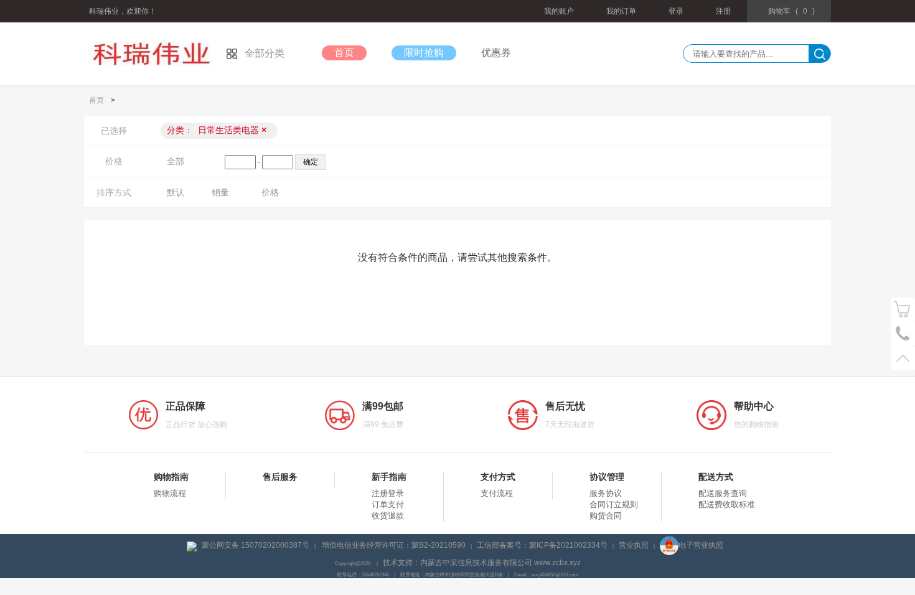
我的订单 (621, 11)
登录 (676, 11)
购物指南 (171, 477)
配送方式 (715, 477)
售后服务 (280, 477)
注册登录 (388, 493)
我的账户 (559, 11)
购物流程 (170, 493)
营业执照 (634, 545)
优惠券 (496, 52)
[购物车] (903, 310)
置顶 (903, 358)
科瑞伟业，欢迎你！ (122, 11)
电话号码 (903, 334)
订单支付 (388, 504)
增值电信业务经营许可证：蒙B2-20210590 (394, 545)
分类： (216, 130)
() (791, 11)
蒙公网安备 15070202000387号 (255, 545)
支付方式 (498, 477)
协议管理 (606, 477)
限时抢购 (424, 52)
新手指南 (389, 477)
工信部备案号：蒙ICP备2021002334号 (542, 545)
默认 (175, 192)
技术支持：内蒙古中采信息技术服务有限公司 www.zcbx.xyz (482, 562)
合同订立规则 (613, 504)
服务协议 (605, 493)
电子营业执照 (700, 545)
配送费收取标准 (726, 504)
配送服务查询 (722, 493)
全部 (175, 161)
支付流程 (497, 493)
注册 (723, 11)
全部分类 (264, 53)
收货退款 (388, 515)
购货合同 (605, 515)
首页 (344, 52)
